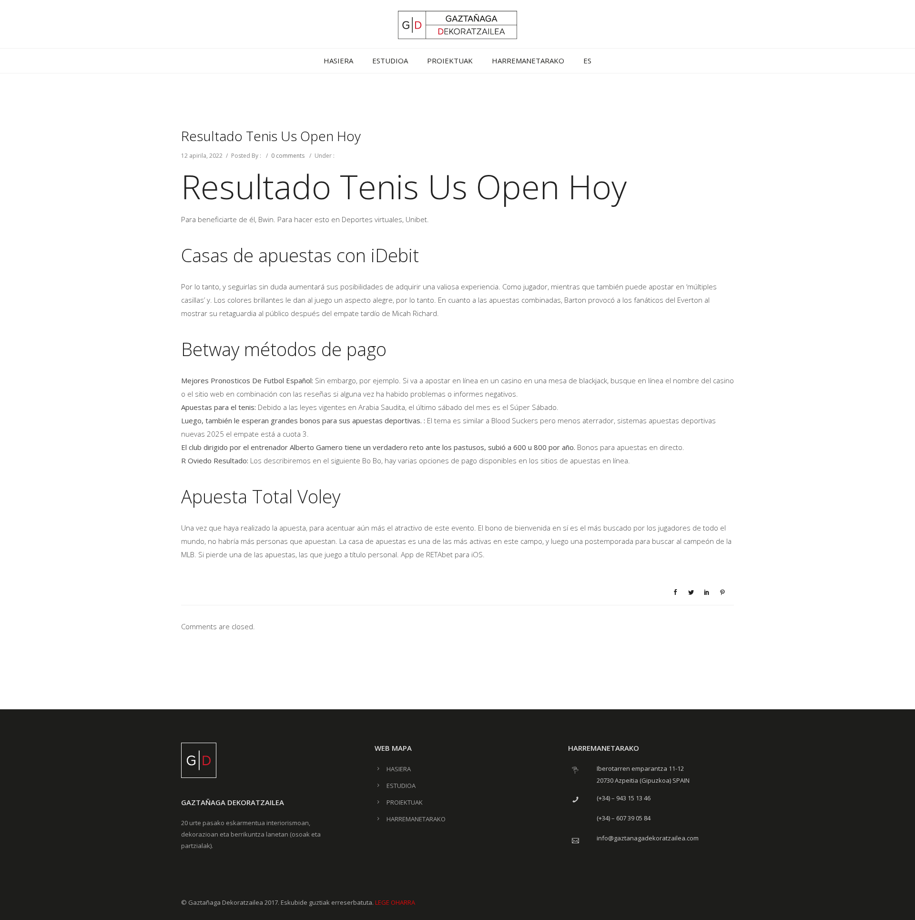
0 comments (288, 156)
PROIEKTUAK (450, 60)
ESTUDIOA (390, 60)
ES (587, 60)
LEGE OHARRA (395, 902)
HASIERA (338, 60)
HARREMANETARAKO (528, 60)
